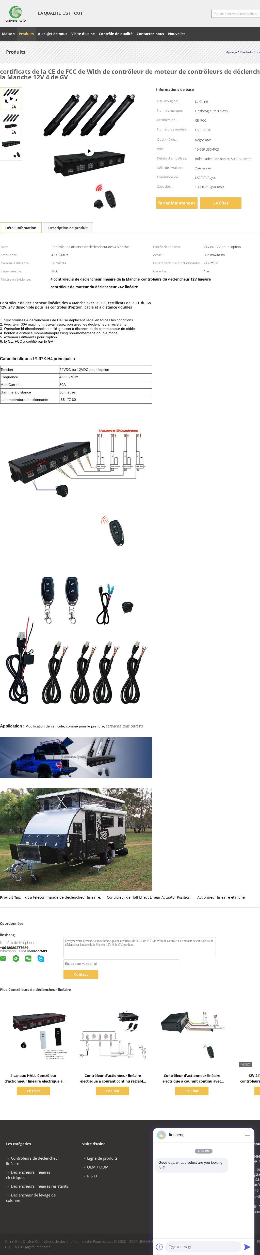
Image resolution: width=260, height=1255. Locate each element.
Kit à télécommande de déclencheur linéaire (62, 897)
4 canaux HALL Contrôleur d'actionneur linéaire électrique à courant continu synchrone (33, 1081)
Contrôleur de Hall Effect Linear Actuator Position (148, 897)
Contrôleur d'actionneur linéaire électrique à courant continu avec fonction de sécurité (191, 1081)
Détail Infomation (20, 227)
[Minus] (247, 1135)
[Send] (247, 1246)
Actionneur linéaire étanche (221, 897)
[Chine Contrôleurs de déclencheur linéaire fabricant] (16, 13)
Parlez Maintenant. (177, 203)
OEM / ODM (98, 1167)
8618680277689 (34, 950)
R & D (92, 1175)
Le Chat (221, 203)
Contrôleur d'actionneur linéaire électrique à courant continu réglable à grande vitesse (112, 1081)
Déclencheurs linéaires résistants (39, 1186)
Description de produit (68, 227)
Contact (81, 974)
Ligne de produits (102, 1158)
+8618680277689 (14, 947)
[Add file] (159, 1246)
